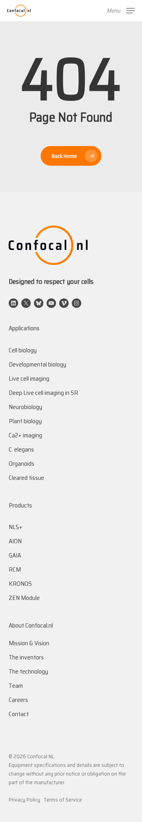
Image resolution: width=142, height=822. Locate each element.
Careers (18, 700)
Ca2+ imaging (25, 435)
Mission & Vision (29, 643)
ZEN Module (24, 598)
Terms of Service (63, 799)
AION (15, 541)
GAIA (15, 555)
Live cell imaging (29, 378)
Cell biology (23, 350)
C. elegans (21, 449)
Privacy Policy (24, 799)
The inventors (26, 657)
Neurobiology (25, 407)
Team (16, 686)
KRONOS (20, 584)
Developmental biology (37, 364)
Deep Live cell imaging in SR (43, 393)
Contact (19, 714)
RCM (15, 569)
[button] (120, 10)
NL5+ (15, 527)
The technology (28, 671)
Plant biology (25, 421)
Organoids (21, 463)
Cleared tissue (26, 478)
